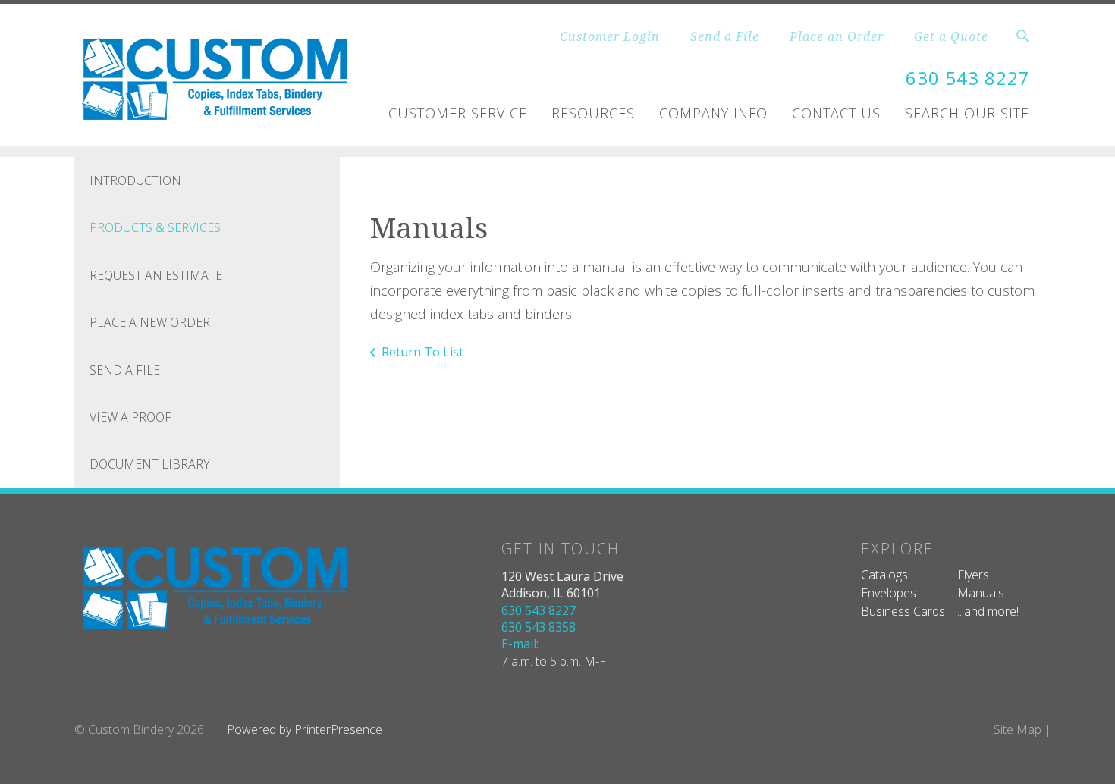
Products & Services (155, 227)
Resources (593, 113)
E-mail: (520, 643)
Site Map (1017, 729)
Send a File (724, 36)
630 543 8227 (968, 77)
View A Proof (130, 417)
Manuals (980, 593)
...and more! (988, 611)
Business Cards (903, 611)
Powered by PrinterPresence (304, 729)
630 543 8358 (538, 627)
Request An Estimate (156, 275)
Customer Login (610, 36)
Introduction (135, 180)
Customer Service (457, 113)
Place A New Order (150, 322)
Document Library (150, 464)
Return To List (422, 351)
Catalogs (884, 574)
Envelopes (888, 593)
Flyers (973, 574)
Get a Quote (951, 36)
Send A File (125, 370)
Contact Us (836, 113)
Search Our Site (967, 113)
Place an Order (837, 36)
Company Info (713, 113)
